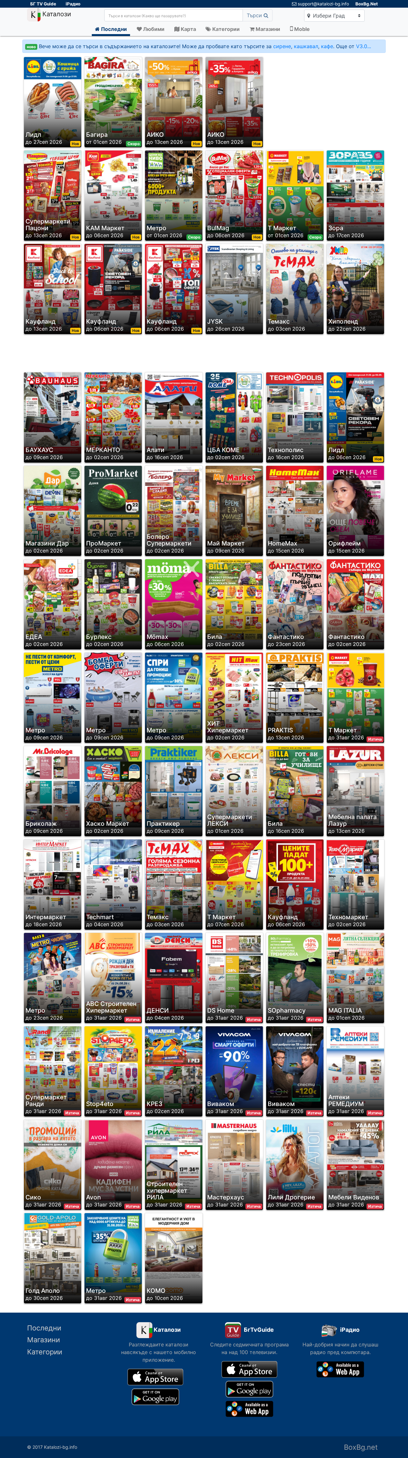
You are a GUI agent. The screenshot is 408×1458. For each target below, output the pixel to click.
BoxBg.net (361, 1447)
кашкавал (306, 46)
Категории (44, 1352)
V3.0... (363, 46)
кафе (327, 46)
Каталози (55, 14)
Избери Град (328, 15)
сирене (282, 46)
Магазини (43, 1340)
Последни (44, 1328)
